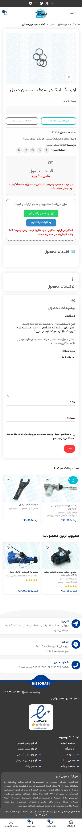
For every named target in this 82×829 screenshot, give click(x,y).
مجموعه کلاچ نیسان (18, 508)
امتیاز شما (69, 351)
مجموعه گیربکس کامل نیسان (23, 572)
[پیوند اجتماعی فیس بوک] (52, 3)
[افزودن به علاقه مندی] (47, 480)
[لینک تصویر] (40, 717)
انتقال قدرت (33, 508)
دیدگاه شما (67, 358)
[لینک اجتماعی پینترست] (41, 3)
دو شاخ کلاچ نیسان (28, 504)
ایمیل (71, 418)
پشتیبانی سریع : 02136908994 (21, 692)
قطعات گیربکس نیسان (16, 576)
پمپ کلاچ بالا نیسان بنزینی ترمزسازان (64, 507)
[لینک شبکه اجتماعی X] (47, 3)
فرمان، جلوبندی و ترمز (67, 512)
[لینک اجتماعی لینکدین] (36, 3)
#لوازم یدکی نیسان (56, 145)
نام (72, 402)
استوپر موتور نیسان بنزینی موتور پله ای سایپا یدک (60, 573)
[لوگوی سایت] (41, 13)
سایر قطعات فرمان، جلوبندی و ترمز (62, 515)
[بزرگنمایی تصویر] (69, 77)
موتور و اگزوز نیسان (60, 25)
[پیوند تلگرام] (30, 3)
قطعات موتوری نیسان (33, 25)
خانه (77, 25)
